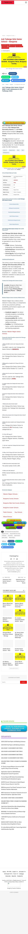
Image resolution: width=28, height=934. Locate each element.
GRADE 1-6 (9, 525)
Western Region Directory (14, 224)
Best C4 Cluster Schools (14, 216)
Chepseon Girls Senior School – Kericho (7, 581)
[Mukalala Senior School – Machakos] (8, 612)
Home (3, 84)
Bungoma (11, 84)
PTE (19, 527)
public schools (4, 537)
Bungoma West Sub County (16, 44)
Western (7, 84)
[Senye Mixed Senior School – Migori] (20, 656)
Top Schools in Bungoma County (14, 212)
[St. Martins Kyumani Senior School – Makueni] (8, 656)
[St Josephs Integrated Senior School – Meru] (20, 612)
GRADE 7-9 (21, 523)
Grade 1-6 (15, 871)
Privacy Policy (11, 881)
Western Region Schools (10, 494)
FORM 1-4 (8, 523)
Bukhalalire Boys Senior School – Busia (20, 581)
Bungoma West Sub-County (15, 533)
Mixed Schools (11, 46)
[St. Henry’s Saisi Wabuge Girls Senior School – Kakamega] (20, 627)
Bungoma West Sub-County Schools (14, 503)
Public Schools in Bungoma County (14, 220)
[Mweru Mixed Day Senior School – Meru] (8, 598)
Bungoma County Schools (11, 498)
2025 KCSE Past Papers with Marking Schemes (13, 744)
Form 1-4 (15, 873)
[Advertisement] (14, 20)
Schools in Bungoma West (14, 204)
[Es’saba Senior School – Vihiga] (20, 643)
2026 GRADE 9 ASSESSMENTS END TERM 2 (12, 754)
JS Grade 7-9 (22, 871)
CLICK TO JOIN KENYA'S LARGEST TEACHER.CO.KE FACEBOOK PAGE (14, 728)
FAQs (16, 881)
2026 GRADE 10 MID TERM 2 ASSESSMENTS (12, 797)
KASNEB (12, 527)
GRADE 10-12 (15, 520)
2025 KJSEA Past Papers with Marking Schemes (13, 741)
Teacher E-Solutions (16, 888)
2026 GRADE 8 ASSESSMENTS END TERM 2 (12, 751)
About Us (14, 876)
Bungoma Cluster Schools (10, 507)
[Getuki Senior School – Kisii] (8, 643)
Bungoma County (5, 44)
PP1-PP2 (20, 525)
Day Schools (4, 46)
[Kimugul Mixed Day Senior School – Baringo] (8, 627)
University (7, 876)
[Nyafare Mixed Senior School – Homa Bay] (20, 598)
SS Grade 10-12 (8, 873)
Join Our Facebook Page (15, 123)
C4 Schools (4, 535)
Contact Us (20, 876)
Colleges (21, 873)
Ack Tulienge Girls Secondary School (12, 531)
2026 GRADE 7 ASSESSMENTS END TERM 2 (12, 748)
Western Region (12, 537)
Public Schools (19, 46)
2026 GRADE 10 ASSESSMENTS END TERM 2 (12, 758)
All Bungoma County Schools (14, 208)
